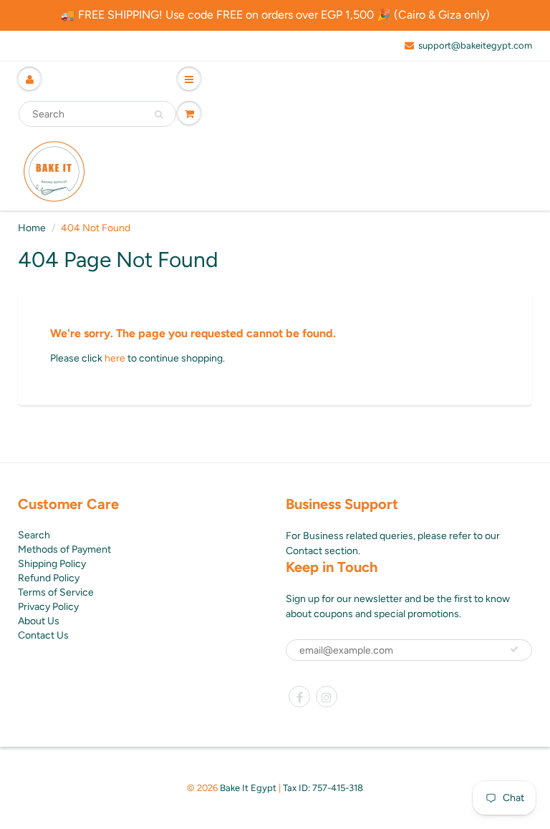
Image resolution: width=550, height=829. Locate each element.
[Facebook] (299, 696)
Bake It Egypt (248, 787)
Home (32, 228)
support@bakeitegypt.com (475, 45)
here (115, 358)
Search (34, 535)
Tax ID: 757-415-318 (323, 787)
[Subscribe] (514, 649)
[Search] (158, 114)
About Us (38, 621)
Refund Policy (48, 578)
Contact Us (43, 635)
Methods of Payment (64, 549)
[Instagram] (326, 696)
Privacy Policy (48, 607)
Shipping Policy (52, 564)
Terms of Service (56, 592)
